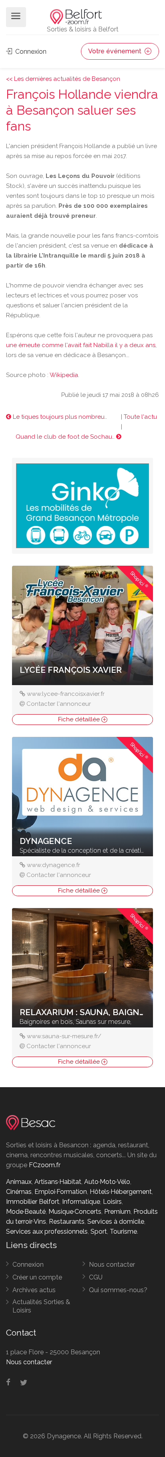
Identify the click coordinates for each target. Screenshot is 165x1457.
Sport (99, 1231)
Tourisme (123, 1231)
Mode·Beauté (26, 1211)
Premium (117, 1211)
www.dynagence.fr (53, 865)
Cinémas (19, 1191)
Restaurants (67, 1221)
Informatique (81, 1201)
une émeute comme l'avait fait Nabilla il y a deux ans (80, 345)
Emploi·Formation (60, 1191)
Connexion (30, 51)
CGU (96, 1277)
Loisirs (112, 1201)
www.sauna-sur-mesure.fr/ (64, 1036)
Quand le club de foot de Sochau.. (66, 436)
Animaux (19, 1182)
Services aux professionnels (47, 1231)
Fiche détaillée (79, 719)
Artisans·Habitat (57, 1182)
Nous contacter (112, 1264)
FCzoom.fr (44, 1165)
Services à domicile (115, 1221)
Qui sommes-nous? (118, 1290)
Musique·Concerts (74, 1211)
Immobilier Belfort (32, 1201)
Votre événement (115, 51)
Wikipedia (64, 375)
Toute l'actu (140, 416)
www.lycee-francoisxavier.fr (66, 693)
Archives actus (34, 1290)
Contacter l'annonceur (58, 703)
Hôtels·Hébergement (121, 1191)
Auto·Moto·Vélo (107, 1182)
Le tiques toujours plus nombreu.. (59, 416)
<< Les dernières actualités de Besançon (63, 78)
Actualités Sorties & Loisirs (41, 1306)
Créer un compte (37, 1277)
